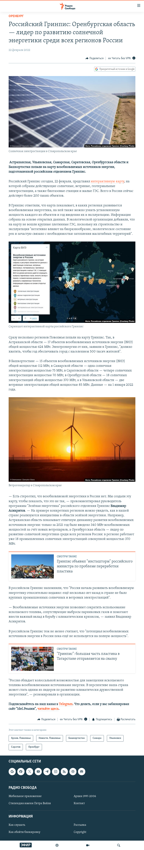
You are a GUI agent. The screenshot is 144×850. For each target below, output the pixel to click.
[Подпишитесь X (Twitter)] (29, 771)
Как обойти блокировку (24, 832)
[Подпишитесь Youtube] (38, 771)
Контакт (79, 803)
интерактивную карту (107, 181)
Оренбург (16, 16)
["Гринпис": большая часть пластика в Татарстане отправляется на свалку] (32, 659)
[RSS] (64, 771)
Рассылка (80, 825)
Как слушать (17, 825)
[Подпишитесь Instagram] (55, 771)
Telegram (66, 704)
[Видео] (87, 845)
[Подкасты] (72, 771)
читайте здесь (48, 709)
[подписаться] (81, 771)
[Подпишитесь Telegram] (46, 771)
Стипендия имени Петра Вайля (30, 803)
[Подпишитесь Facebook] (20, 771)
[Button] (95, 58)
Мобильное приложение (25, 796)
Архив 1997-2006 (85, 796)
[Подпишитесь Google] (12, 771)
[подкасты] (57, 845)
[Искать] (118, 845)
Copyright (80, 832)
